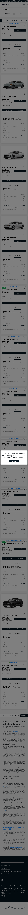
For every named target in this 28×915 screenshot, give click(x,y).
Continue (14, 461)
